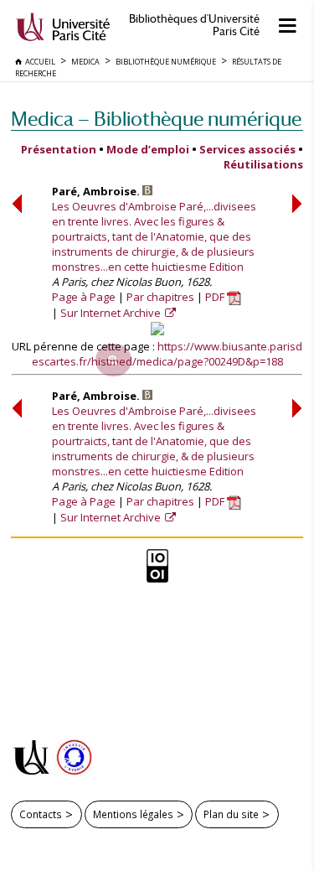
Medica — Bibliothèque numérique (156, 118)
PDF (216, 296)
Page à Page (84, 296)
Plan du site (231, 814)
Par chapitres (160, 296)
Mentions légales (133, 814)
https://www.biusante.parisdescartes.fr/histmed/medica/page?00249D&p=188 (167, 354)
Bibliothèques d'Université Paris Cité (194, 25)
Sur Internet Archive (111, 312)
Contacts (40, 814)
